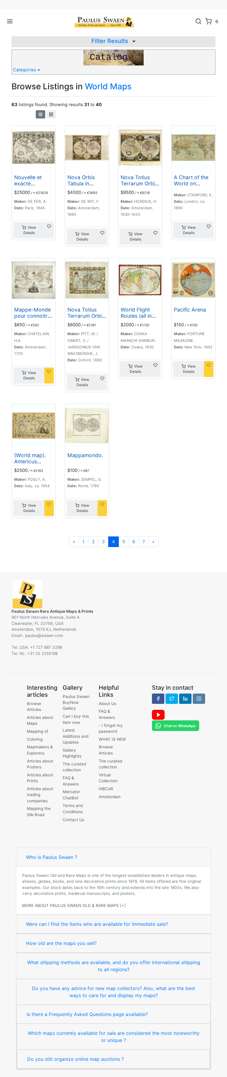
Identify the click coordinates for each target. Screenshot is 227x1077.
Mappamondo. (85, 455)
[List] (51, 114)
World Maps (108, 86)
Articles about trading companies (40, 794)
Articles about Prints (40, 778)
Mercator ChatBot (71, 794)
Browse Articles (34, 706)
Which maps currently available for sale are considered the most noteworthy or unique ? (114, 1036)
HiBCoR (106, 788)
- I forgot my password (111, 728)
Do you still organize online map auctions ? (75, 1059)
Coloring (35, 739)
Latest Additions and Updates (75, 736)
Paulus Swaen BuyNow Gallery (76, 702)
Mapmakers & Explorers (40, 750)
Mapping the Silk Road (39, 811)
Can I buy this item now (76, 719)
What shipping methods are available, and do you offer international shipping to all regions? (113, 965)
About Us (107, 703)
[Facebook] (158, 699)
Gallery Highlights (72, 753)
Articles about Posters (40, 764)
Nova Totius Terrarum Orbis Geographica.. (139, 183)
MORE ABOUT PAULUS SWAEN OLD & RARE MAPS (70, 905)
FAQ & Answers (71, 780)
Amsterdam (110, 796)
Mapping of (37, 731)
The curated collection (74, 767)
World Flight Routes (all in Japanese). (136, 316)
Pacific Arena (190, 310)
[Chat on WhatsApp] (175, 725)
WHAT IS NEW (112, 739)
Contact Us (73, 819)
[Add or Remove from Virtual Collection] (49, 230)
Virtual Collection (108, 778)
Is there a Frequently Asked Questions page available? (87, 1014)
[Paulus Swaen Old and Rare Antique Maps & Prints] (104, 21)
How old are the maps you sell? (61, 943)
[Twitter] (172, 699)
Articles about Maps (40, 720)
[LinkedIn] (185, 699)
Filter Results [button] (110, 41)
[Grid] (40, 114)
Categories (25, 70)
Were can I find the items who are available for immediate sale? (97, 924)
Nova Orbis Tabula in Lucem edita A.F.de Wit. (82, 186)
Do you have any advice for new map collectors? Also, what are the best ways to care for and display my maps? (113, 991)
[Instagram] (199, 699)
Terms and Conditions (73, 808)
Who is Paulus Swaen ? (51, 857)
